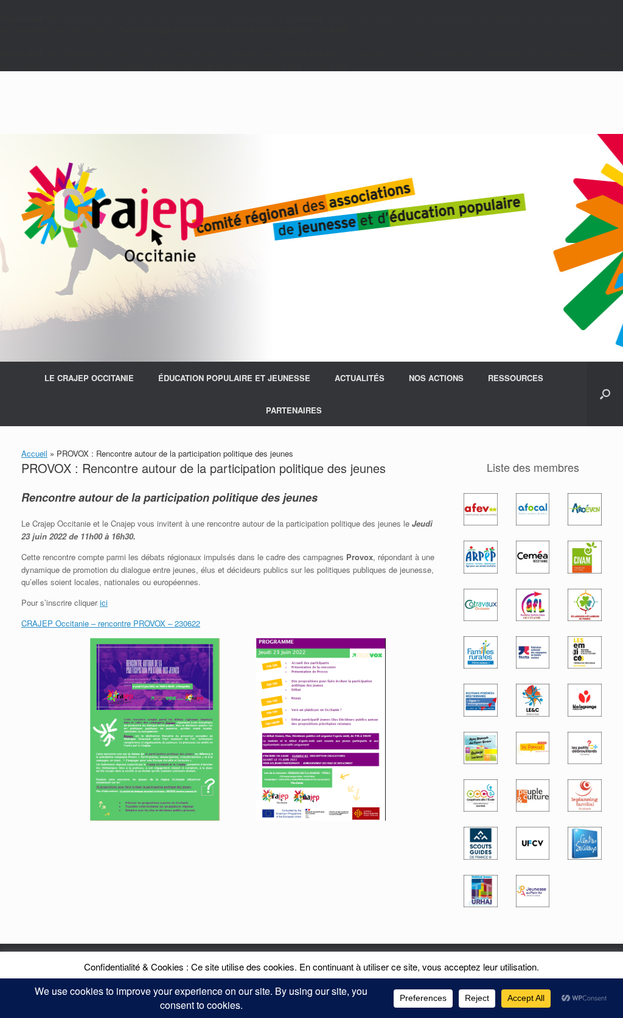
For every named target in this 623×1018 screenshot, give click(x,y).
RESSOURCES (515, 378)
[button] (605, 394)
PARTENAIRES (294, 410)
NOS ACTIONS (436, 378)
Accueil (34, 453)
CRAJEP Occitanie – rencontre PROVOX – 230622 (110, 623)
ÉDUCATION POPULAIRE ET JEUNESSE (234, 378)
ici (104, 602)
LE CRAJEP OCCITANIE (89, 378)
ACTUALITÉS (360, 378)
